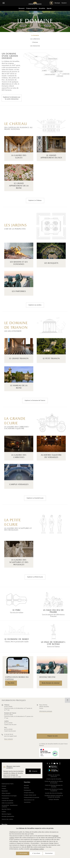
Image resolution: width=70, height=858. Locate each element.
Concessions (5, 798)
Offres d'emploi (6, 793)
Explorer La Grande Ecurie (35, 498)
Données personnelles (8, 816)
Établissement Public (8, 783)
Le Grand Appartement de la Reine (19, 185)
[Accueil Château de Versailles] (35, 3)
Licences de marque (7, 800)
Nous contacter (8, 739)
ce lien (29, 845)
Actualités (42, 8)
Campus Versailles (18, 484)
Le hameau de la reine (18, 386)
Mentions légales (6, 814)
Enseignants (27, 790)
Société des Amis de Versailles (53, 793)
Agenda (49, 8)
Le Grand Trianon (18, 358)
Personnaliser (49, 853)
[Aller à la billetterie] (51, 3)
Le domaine (35, 35)
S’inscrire (34, 771)
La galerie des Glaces (18, 156)
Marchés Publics (6, 809)
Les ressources (35, 46)
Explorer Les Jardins (35, 305)
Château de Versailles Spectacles (54, 776)
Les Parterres (19, 291)
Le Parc (17, 610)
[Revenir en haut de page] (67, 700)
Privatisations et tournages (9, 795)
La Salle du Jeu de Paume (53, 611)
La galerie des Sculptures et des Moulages (18, 562)
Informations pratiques (45, 711)
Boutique (57, 3)
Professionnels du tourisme (31, 797)
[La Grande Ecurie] (51, 422)
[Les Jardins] (51, 226)
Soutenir (64, 3)
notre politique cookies (37, 849)
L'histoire (35, 42)
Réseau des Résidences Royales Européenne (54, 790)
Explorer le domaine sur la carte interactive (11, 98)
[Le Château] (51, 125)
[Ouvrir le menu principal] (4, 3)
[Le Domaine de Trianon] (51, 326)
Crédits (4, 811)
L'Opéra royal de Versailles (53, 779)
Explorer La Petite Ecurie (35, 577)
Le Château (15, 124)
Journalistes (27, 802)
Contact (4, 788)
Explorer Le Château (35, 200)
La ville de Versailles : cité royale (53, 643)
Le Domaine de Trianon (16, 325)
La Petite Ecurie (12, 522)
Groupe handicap (29, 792)
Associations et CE (29, 800)
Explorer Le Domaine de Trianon (35, 400)
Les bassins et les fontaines (19, 263)
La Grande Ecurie (15, 421)
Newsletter (5, 791)
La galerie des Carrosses (18, 456)
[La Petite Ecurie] (51, 524)
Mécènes (26, 788)
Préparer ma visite (31, 8)
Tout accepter (23, 853)
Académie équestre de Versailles (51, 456)
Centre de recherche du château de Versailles (54, 782)
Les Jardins (15, 225)
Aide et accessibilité (7, 803)
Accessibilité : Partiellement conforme (10, 806)
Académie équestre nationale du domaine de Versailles (54, 796)
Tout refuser (36, 853)
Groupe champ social (30, 795)
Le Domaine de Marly (17, 639)
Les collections (35, 39)
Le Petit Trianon (51, 358)
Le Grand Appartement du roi (51, 156)
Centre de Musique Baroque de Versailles (53, 786)
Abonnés (26, 785)
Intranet (4, 786)
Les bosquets (51, 263)
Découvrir (22, 8)
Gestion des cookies (7, 819)
